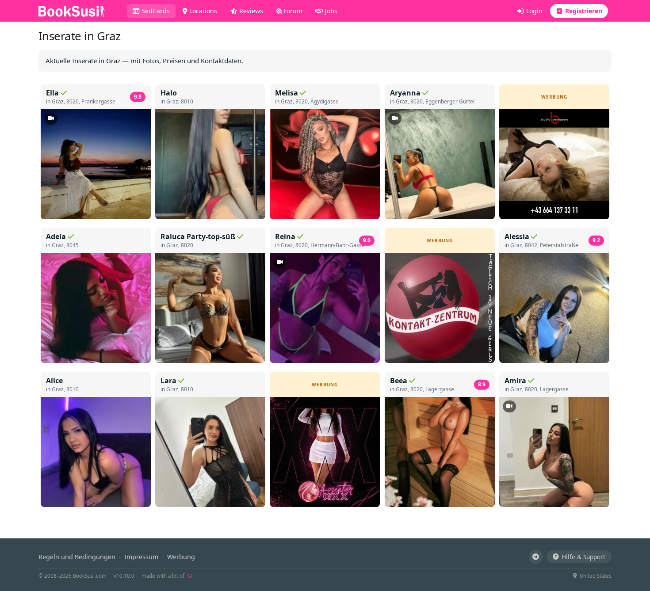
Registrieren (582, 11)
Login (533, 11)
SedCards (158, 10)
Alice (54, 380)
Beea (398, 380)
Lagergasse (439, 389)
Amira (515, 380)
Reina (285, 236)
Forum (292, 11)
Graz (58, 101)
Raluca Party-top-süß (198, 236)
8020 (72, 101)
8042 (531, 245)
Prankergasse (98, 101)
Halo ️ (170, 93)
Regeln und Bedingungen (76, 556)
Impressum (141, 556)
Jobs (330, 11)
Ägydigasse (324, 101)
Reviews (250, 11)
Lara (168, 380)
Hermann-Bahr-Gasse (337, 245)
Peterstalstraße (559, 245)
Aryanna (405, 93)
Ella (52, 93)
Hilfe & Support (583, 557)
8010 (187, 101)
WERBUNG (554, 97)
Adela (56, 236)
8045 (72, 245)
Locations (202, 11)
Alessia (517, 236)
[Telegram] (536, 557)
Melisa (286, 93)
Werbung (181, 556)
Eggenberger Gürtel (449, 101)
